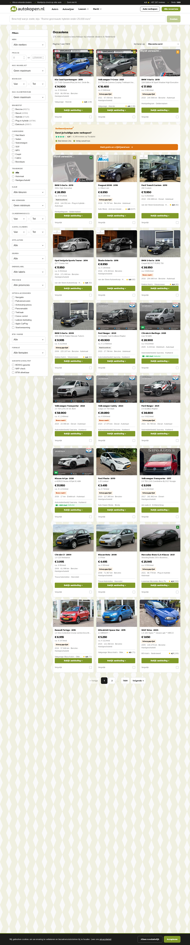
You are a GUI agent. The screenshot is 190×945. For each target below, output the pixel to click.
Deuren (15, 253)
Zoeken (174, 19)
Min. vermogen (18, 200)
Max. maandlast (19, 65)
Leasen (82, 9)
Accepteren (172, 939)
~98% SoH (152, 356)
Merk (14, 39)
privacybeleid (105, 939)
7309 (125, 680)
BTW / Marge (17, 334)
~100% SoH (66, 505)
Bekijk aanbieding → (73, 110)
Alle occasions (171, 9)
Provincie (16, 280)
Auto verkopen (150, 9)
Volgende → (138, 680)
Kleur (14, 187)
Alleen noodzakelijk (150, 939)
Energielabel (18, 266)
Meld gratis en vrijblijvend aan (115, 147)
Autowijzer (68, 9)
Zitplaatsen (17, 240)
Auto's (55, 9)
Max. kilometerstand (21, 92)
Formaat (16, 347)
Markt (96, 9)
